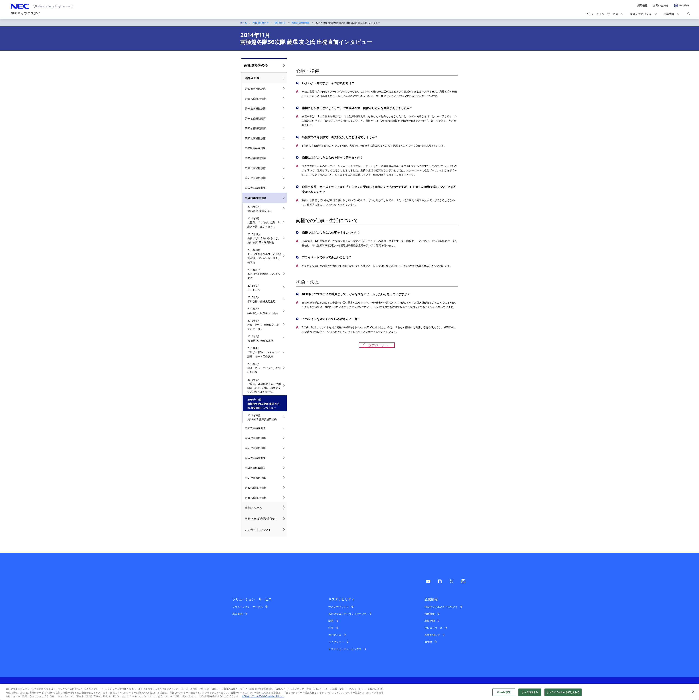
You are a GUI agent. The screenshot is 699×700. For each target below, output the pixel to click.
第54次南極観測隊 (255, 438)
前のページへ (378, 345)
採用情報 (429, 613)
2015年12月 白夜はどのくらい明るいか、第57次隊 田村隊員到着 (264, 238)
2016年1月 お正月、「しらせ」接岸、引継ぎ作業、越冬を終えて (264, 222)
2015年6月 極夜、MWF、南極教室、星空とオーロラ (263, 324)
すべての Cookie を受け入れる (563, 692)
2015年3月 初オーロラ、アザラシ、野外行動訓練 (264, 368)
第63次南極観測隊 (255, 128)
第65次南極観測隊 (255, 108)
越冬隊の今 (280, 22)
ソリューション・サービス (247, 606)
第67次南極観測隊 (255, 88)
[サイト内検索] (688, 14)
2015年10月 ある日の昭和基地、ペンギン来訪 (264, 274)
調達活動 (429, 620)
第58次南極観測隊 (255, 178)
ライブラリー (336, 641)
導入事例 (237, 613)
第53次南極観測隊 (255, 448)
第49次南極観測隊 (255, 487)
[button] (603, 14)
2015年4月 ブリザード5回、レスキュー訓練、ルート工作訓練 (263, 352)
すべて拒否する (530, 692)
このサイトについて (258, 529)
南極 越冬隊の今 (261, 22)
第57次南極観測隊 (255, 188)
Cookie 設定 (504, 692)
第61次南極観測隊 (255, 148)
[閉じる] (693, 692)
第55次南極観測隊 (255, 428)
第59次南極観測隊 (255, 168)
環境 (330, 620)
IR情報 (428, 641)
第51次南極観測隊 (255, 467)
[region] (349, 692)
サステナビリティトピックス (345, 649)
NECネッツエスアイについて (441, 606)
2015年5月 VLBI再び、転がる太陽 (260, 338)
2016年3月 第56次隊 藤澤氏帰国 (259, 208)
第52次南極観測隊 (255, 458)
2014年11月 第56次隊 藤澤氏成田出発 (262, 417)
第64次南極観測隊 (255, 118)
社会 (330, 627)
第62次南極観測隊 (255, 138)
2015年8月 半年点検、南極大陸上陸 (261, 299)
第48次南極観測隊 (255, 497)
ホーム (243, 22)
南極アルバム (253, 508)
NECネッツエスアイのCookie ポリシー (263, 696)
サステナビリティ (338, 606)
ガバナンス (334, 634)
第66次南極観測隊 (255, 98)
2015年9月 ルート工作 (253, 287)
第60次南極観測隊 (255, 158)
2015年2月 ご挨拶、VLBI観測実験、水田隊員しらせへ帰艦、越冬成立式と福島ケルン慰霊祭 (264, 386)
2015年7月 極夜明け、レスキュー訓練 (262, 311)
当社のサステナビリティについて (347, 613)
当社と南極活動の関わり (261, 518)
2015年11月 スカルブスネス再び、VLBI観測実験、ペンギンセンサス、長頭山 (264, 256)
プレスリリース (433, 627)
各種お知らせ (432, 634)
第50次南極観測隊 (255, 477)
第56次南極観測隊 (300, 22)
